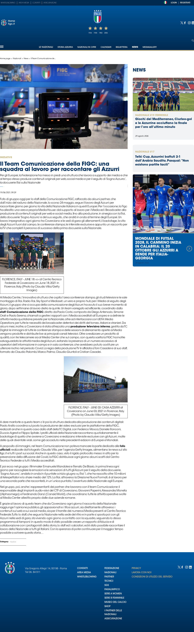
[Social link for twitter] (181, 22)
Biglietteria (121, 47)
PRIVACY (136, 568)
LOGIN (174, 3)
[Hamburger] (1, 46)
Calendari (106, 47)
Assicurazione (50, 3)
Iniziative (13, 542)
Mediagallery (150, 47)
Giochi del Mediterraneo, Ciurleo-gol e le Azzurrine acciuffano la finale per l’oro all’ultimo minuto (163, 123)
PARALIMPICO (112, 589)
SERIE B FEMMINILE (114, 598)
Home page (5, 59)
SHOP (107, 606)
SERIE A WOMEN (113, 594)
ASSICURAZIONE (113, 619)
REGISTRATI (185, 3)
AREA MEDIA (84, 573)
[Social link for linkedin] (193, 22)
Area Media (24, 3)
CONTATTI (82, 568)
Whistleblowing (8, 3)
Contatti (36, 3)
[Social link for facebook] (185, 22)
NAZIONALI (110, 573)
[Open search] (193, 40)
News (135, 47)
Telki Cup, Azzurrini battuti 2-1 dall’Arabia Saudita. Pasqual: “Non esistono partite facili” (162, 160)
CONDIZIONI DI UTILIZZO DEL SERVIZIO (152, 577)
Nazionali (17, 59)
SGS (106, 585)
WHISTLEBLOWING (87, 577)
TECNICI (108, 581)
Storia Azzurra (65, 47)
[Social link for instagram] (189, 22)
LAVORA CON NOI (141, 573)
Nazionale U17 (144, 152)
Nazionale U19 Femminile (151, 115)
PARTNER (109, 577)
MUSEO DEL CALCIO (115, 602)
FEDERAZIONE (111, 568)
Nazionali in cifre (86, 47)
